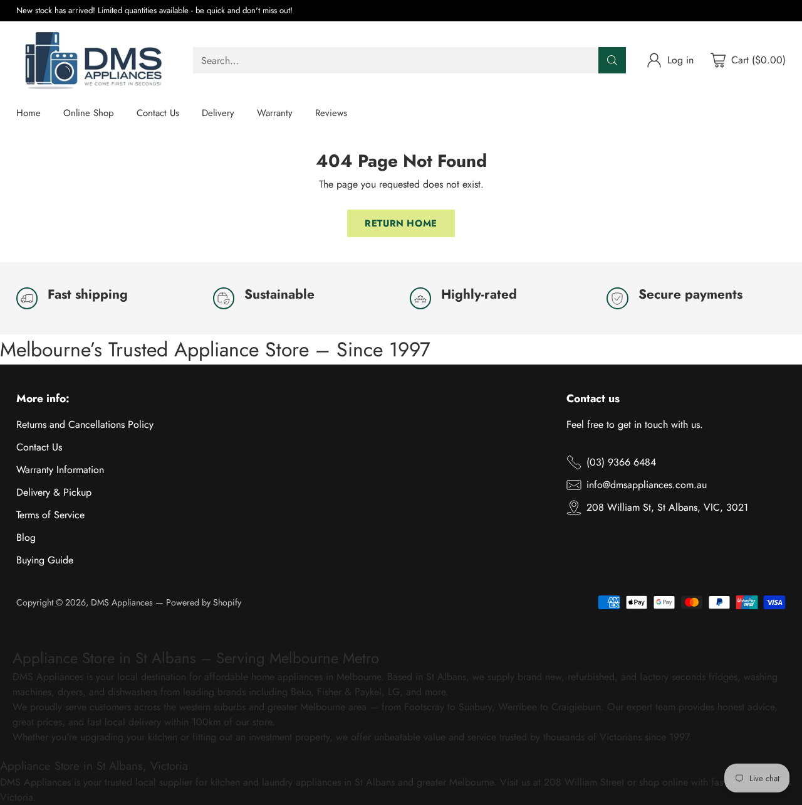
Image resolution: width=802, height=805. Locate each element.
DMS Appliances (122, 602)
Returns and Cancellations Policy (85, 424)
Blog (26, 537)
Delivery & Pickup (53, 492)
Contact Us (39, 447)
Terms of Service (50, 515)
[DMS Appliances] (94, 60)
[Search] (612, 60)
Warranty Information (60, 469)
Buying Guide (44, 560)
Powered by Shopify (203, 602)
